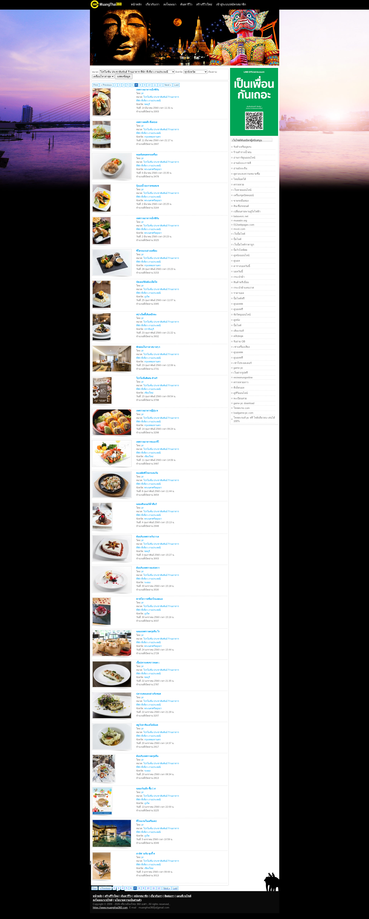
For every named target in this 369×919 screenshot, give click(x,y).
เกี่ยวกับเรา (152, 4)
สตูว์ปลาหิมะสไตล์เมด (147, 725)
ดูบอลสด (238, 303)
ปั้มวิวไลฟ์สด (240, 250)
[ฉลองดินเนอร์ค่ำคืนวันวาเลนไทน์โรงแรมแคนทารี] (102, 531)
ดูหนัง (237, 320)
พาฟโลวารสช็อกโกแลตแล (149, 599)
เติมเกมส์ (239, 330)
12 (160, 85)
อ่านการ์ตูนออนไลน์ (244, 157)
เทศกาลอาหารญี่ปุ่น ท (147, 410)
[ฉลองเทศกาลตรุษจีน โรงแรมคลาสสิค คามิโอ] (112, 657)
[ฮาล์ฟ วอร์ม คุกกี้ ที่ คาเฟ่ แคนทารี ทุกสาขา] (102, 880)
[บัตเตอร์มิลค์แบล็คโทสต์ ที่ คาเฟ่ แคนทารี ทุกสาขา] (102, 309)
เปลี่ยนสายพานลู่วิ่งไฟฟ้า (247, 211)
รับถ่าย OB (239, 341)
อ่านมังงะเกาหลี (242, 163)
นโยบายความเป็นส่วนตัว (128, 900)
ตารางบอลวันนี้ (242, 266)
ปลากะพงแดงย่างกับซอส (148, 693)
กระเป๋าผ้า (239, 276)
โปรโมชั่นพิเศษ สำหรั (146, 378)
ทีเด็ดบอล (239, 387)
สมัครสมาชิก (141, 896)
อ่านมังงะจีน (240, 168)
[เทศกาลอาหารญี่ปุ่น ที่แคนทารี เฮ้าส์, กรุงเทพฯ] (112, 436)
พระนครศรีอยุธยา (153, 169)
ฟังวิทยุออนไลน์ (242, 314)
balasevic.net (241, 216)
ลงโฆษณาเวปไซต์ (102, 900)
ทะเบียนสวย (240, 398)
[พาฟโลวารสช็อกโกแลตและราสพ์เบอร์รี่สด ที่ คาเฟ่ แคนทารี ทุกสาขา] (102, 626)
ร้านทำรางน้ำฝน (242, 152)
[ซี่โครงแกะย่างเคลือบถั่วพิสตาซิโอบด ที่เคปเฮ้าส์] (112, 276)
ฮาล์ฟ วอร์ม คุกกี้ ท (145, 853)
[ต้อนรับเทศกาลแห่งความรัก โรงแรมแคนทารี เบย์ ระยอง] (112, 593)
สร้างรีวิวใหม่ (204, 4)
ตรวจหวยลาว (241, 382)
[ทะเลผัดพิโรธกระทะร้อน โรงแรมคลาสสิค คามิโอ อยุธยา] (112, 498)
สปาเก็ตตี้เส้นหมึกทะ (146, 314)
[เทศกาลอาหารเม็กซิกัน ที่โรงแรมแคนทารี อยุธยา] (102, 245)
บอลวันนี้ (238, 271)
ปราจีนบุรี (149, 329)
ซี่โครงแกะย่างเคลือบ (146, 250)
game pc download (244, 403)
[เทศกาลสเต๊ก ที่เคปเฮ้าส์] (102, 149)
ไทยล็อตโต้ (240, 179)
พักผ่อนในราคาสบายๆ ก (148, 347)
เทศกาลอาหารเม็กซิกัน (147, 89)
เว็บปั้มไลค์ (239, 233)
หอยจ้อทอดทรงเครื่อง (146, 154)
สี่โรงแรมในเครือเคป (146, 821)
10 (149, 85)
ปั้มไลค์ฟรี (239, 298)
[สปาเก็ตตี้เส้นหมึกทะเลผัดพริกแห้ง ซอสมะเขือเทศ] (102, 341)
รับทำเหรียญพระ (243, 146)
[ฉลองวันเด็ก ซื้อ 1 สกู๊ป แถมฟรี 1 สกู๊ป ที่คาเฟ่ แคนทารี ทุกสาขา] (102, 815)
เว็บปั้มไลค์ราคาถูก (244, 244)
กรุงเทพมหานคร (152, 136)
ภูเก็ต (147, 296)
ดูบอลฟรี (238, 309)
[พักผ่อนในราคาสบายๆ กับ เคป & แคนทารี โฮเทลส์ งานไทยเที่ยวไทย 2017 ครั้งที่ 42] (112, 372)
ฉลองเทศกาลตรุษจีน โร (148, 631)
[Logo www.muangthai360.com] (109, 7)
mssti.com (239, 229)
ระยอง (147, 582)
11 (155, 85)
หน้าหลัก (136, 4)
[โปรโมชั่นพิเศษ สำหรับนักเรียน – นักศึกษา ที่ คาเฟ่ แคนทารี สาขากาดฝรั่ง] (102, 405)
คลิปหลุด (238, 336)
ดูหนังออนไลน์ (241, 255)
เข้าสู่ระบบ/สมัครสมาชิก (231, 4)
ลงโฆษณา (169, 4)
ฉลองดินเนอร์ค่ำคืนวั (146, 504)
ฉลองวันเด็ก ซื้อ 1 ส (145, 788)
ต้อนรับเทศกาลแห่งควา (148, 567)
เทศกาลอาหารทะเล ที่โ (147, 441)
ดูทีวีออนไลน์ (241, 393)
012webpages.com (244, 224)
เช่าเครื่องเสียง (242, 346)
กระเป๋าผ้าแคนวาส (244, 287)
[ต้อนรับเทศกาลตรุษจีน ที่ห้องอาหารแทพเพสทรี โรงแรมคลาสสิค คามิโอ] (104, 783)
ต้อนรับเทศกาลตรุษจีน (147, 756)
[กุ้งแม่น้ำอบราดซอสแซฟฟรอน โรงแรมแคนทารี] (102, 213)
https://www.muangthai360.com (110, 907)
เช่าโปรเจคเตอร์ (243, 363)
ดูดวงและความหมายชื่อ (247, 173)
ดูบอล (237, 260)
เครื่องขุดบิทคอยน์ (244, 195)
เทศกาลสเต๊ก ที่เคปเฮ (146, 122)
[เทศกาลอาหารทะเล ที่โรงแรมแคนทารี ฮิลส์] (112, 467)
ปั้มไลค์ (237, 239)
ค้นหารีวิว (186, 4)
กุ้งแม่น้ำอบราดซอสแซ (147, 185)
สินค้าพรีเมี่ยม (241, 282)
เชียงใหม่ (148, 392)
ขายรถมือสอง (241, 200)
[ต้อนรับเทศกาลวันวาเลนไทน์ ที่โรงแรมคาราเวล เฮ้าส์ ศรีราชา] (112, 562)
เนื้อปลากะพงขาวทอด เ (147, 662)
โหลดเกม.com (242, 408)
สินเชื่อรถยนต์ (241, 206)
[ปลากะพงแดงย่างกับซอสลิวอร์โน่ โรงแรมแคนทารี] (112, 719)
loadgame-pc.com (243, 412)
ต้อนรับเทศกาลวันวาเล (147, 536)
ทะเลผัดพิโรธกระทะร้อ (147, 473)
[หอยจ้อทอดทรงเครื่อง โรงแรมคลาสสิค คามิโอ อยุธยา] (112, 180)
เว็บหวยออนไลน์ (242, 189)
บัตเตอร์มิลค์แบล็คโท (146, 282)
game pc (238, 367)
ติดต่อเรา (169, 896)
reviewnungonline (243, 377)
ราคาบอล (239, 293)
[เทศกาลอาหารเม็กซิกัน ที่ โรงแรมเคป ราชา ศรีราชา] (102, 116)
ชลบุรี (147, 104)
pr (142, 93)
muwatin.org (240, 220)
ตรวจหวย (239, 184)
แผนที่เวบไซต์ (183, 896)
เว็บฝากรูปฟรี (241, 372)
